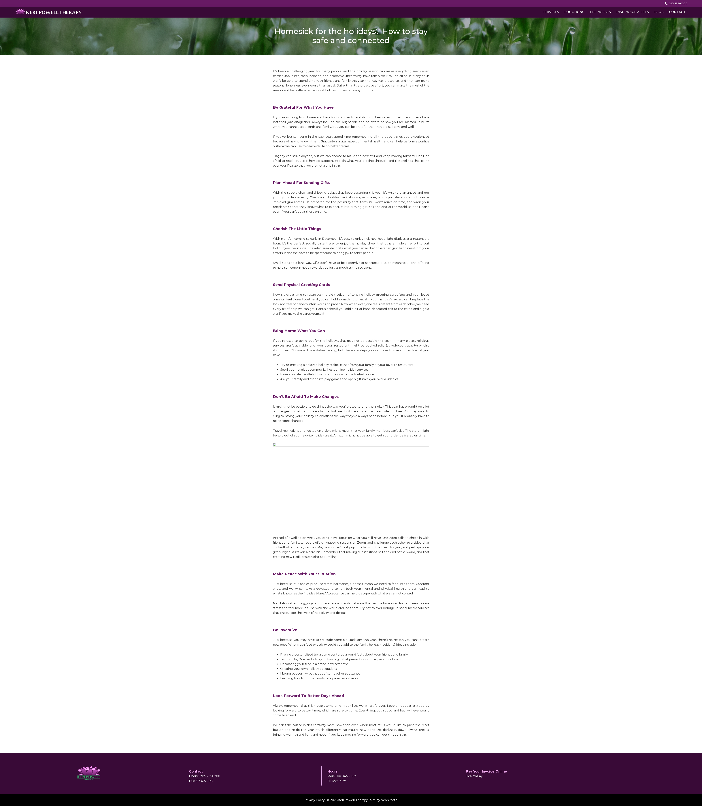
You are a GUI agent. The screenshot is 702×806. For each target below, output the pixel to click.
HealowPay (474, 776)
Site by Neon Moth (383, 800)
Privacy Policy (315, 800)
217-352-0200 (677, 3)
